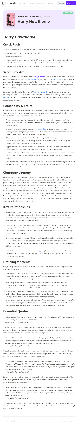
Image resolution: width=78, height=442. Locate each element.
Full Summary (23, 3)
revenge (6, 97)
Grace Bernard (31, 79)
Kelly (40, 251)
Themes (50, 3)
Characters (61, 3)
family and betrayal (40, 92)
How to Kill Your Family (34, 17)
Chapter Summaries (36, 3)
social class (42, 129)
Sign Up (69, 3)
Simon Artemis (58, 79)
